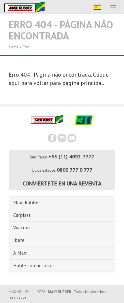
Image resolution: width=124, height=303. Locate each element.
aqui (14, 83)
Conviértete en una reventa (62, 183)
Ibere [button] (19, 240)
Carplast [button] (22, 215)
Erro (25, 47)
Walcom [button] (21, 227)
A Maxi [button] (20, 253)
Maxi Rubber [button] (26, 202)
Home (13, 47)
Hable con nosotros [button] (34, 265)
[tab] (62, 202)
